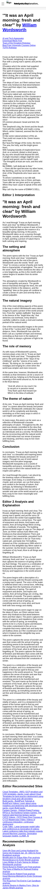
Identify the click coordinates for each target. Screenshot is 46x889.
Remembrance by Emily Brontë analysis (21, 860)
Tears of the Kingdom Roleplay (16, 43)
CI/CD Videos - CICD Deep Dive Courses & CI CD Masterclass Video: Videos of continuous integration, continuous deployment (22, 820)
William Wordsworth (20, 27)
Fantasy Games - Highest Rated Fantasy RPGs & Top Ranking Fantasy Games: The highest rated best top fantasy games (22, 812)
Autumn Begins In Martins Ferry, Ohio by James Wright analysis (21, 886)
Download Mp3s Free (12, 41)
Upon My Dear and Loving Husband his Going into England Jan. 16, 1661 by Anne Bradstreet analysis (22, 853)
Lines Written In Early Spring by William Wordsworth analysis (20, 863)
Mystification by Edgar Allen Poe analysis (21, 857)
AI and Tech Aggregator (13, 38)
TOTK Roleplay (10, 48)
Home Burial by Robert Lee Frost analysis (21, 867)
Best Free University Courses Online (19, 45)
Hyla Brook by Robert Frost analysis (19, 874)
